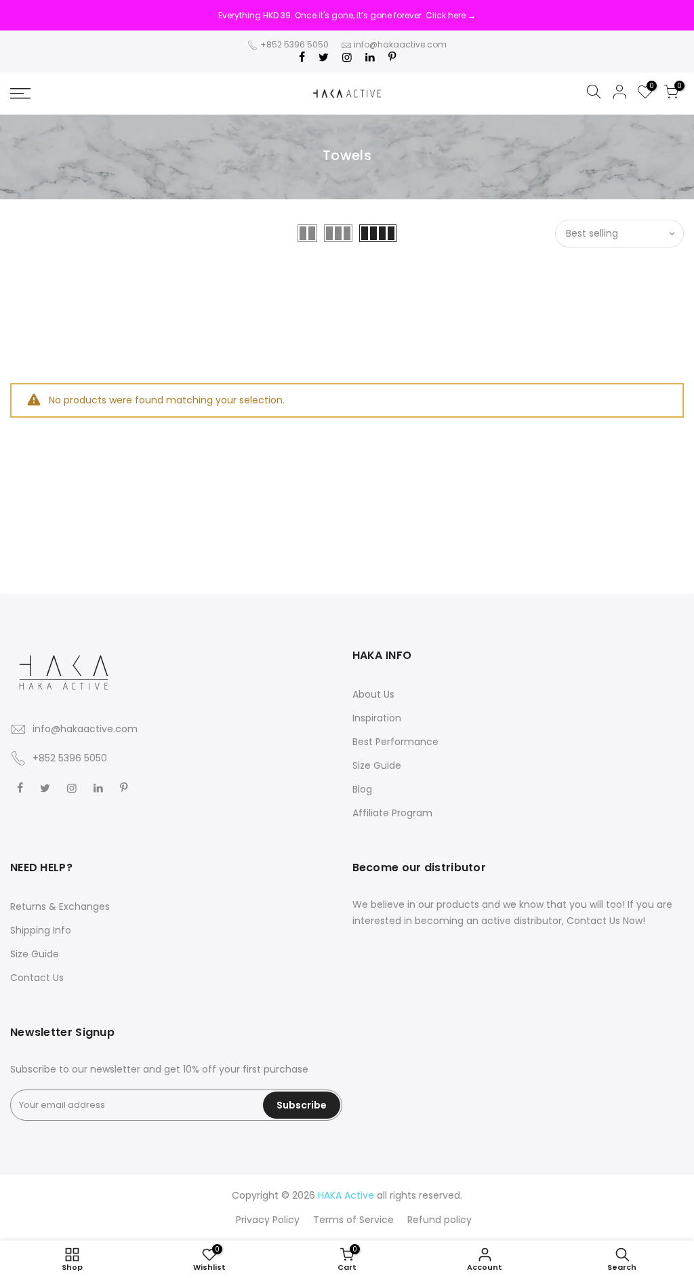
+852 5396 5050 (294, 44)
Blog (362, 789)
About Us (373, 694)
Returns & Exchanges (60, 906)
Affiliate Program (392, 813)
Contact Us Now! (606, 920)
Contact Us (37, 977)
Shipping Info (40, 930)
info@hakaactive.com (400, 44)
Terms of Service (353, 1219)
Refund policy (439, 1219)
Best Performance (395, 741)
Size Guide (376, 765)
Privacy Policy (268, 1219)
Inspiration (376, 718)
